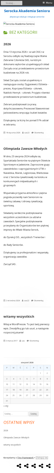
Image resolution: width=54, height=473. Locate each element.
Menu (49, 2)
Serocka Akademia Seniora (27, 11)
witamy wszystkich (18, 316)
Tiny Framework (25, 458)
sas (23, 340)
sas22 (27, 132)
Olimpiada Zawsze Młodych (25, 148)
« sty (5, 405)
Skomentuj (39, 132)
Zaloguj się (42, 458)
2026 (7, 44)
